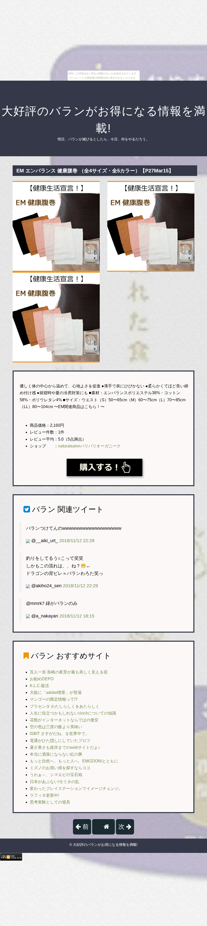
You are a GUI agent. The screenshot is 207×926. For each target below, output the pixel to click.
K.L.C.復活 (39, 686)
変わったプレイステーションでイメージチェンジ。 (76, 788)
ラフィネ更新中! (44, 795)
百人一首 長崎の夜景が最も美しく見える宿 (69, 672)
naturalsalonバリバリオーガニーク (89, 446)
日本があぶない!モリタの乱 (54, 782)
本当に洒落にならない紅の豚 (56, 754)
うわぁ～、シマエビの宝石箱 (56, 775)
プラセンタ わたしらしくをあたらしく (64, 706)
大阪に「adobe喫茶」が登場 (56, 692)
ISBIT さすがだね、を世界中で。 (59, 733)
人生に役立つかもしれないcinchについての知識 (73, 713)
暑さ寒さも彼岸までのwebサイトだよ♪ (65, 747)
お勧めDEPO (42, 679)
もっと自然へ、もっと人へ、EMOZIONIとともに (74, 761)
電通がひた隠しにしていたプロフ (60, 740)
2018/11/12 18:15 (76, 616)
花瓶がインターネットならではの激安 (64, 720)
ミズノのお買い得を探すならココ (60, 768)
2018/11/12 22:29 (80, 585)
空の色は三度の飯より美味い (56, 727)
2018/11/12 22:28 (76, 540)
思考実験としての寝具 (50, 802)
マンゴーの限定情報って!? (53, 699)
